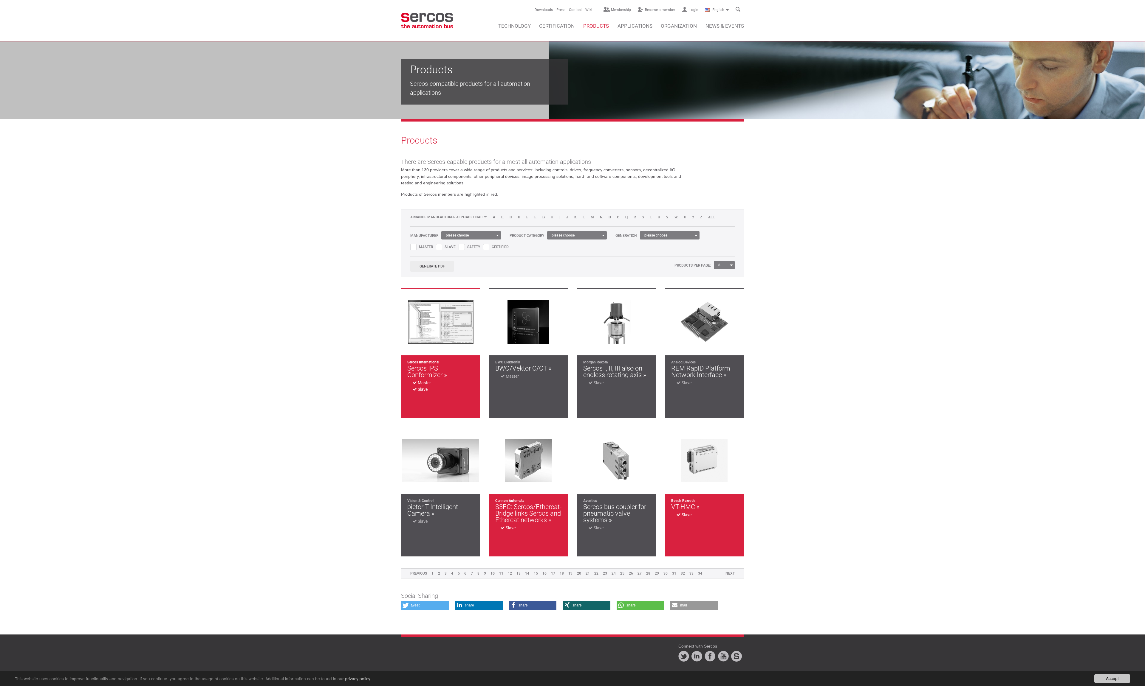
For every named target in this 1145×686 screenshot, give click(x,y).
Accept (1112, 678)
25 (622, 573)
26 (631, 573)
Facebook (710, 656)
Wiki (588, 10)
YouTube (723, 656)
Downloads (544, 10)
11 (501, 573)
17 (553, 573)
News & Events (724, 26)
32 (683, 573)
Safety (473, 247)
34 (700, 573)
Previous (418, 573)
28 (648, 573)
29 (657, 573)
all (711, 217)
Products (596, 26)
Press (560, 10)
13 (518, 573)
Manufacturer (424, 235)
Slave (450, 247)
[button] (425, 605)
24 (614, 573)
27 (640, 573)
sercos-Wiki (736, 656)
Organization (679, 26)
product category (527, 235)
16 (544, 573)
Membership (621, 10)
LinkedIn (696, 656)
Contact (575, 10)
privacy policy (357, 679)
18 (562, 573)
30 (665, 573)
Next (730, 573)
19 (570, 573)
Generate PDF (432, 266)
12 (510, 573)
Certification (557, 26)
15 (536, 573)
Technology (514, 26)
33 (691, 573)
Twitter (683, 656)
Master (426, 247)
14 (527, 573)
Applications (635, 26)
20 (579, 573)
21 (588, 573)
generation (626, 235)
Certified (500, 247)
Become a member (660, 10)
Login (693, 10)
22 (596, 573)
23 (605, 573)
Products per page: (692, 265)
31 (674, 573)
